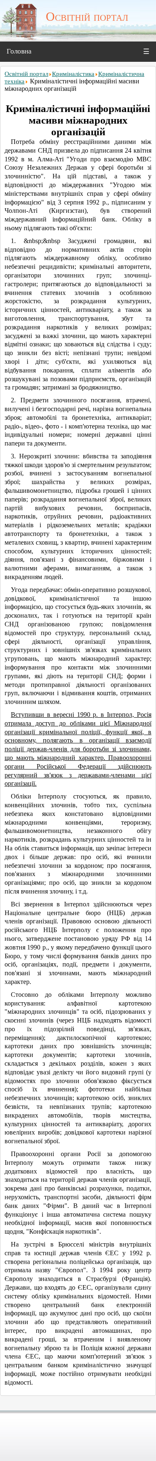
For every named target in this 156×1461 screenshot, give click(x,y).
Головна (19, 51)
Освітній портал (26, 74)
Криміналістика (73, 74)
